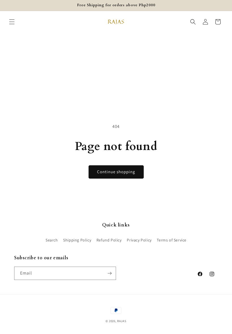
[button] (12, 22)
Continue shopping (116, 171)
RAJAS (121, 321)
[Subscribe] (109, 273)
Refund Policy (109, 240)
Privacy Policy (139, 240)
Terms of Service (171, 240)
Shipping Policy (77, 240)
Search (52, 240)
